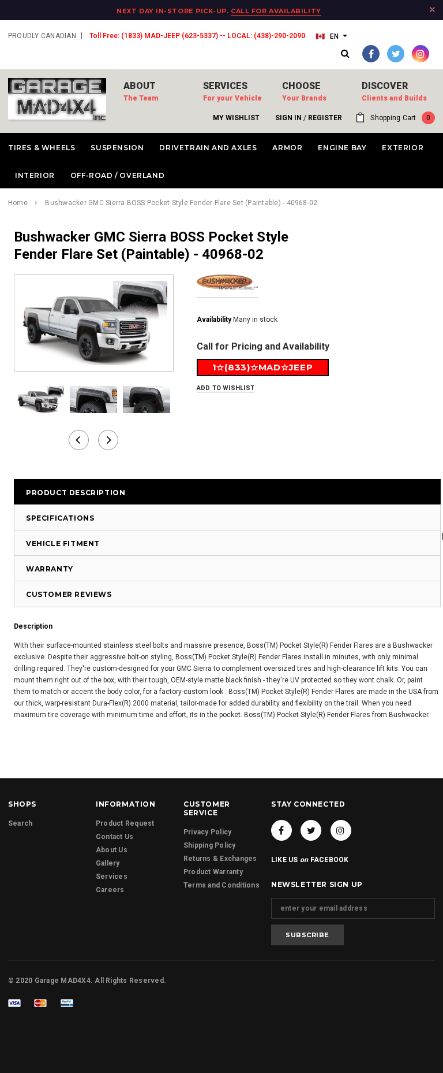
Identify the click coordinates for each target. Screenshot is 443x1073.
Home (18, 203)
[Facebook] (371, 53)
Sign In (288, 118)
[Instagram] (420, 53)
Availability (214, 319)
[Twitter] (395, 53)
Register (325, 118)
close (432, 9)
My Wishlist (236, 118)
